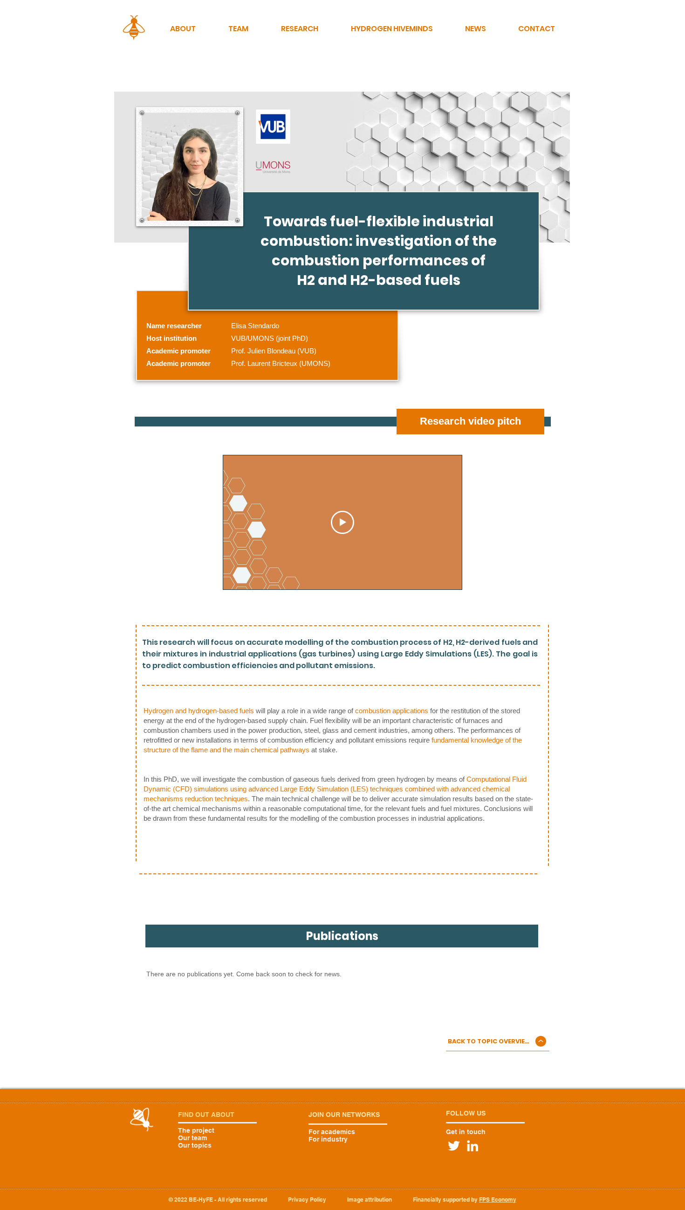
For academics (331, 1132)
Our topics (195, 1145)
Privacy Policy (307, 1199)
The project (196, 1130)
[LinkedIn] (472, 1146)
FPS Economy (497, 1199)
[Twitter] (454, 1146)
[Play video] (342, 522)
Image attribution (369, 1199)
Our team (192, 1138)
